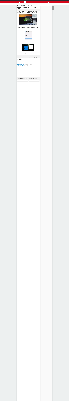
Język (51, 0)
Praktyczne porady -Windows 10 (29, 63)
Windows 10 (31, 5)
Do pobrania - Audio (25, 65)
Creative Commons (27, 78)
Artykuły (32, 2)
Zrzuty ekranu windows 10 (20, 64)
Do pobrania (28, 2)
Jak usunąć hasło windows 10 (21, 63)
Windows (28, 5)
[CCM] (19, 2)
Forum (22, 2)
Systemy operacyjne (23, 5)
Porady (25, 2)
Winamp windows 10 (20, 65)
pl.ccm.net (19, 78)
